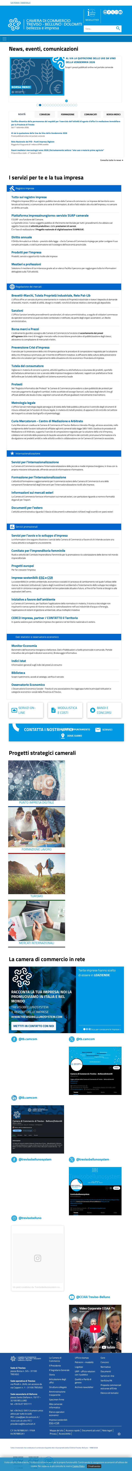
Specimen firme (56, 1399)
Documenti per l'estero (27, 507)
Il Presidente (55, 1365)
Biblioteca (18, 672)
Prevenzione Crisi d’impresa (30, 347)
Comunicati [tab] (90, 114)
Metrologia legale (23, 402)
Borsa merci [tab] (114, 114)
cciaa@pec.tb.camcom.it (26, 1417)
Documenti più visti (91, 1430)
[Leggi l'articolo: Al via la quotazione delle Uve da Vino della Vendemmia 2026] (63, 100)
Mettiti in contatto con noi (33, 1026)
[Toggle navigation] (4, 39)
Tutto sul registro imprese (29, 197)
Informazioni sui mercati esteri (32, 492)
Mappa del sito (56, 1430)
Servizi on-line (27, 710)
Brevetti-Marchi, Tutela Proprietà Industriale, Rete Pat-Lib (50, 295)
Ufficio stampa (82, 1357)
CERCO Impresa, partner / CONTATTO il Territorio (44, 617)
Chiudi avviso (94, 1466)
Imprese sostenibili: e (32, 577)
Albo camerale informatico (55, 1405)
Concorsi (105, 1362)
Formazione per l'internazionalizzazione (38, 477)
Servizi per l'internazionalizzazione (35, 462)
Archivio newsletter (84, 1387)
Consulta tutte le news (110, 160)
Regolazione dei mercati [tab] (29, 287)
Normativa (106, 1367)
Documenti (106, 1371)
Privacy (53, 1433)
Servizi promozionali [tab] (27, 527)
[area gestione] (119, 1433)
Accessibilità (65, 1433)
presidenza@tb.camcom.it (22, 1423)
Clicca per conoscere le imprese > (105, 1029)
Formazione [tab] (67, 114)
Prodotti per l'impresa (26, 252)
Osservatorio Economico (28, 684)
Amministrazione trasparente (57, 1393)
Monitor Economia (24, 645)
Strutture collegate (58, 1387)
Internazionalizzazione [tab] (28, 453)
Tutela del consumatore (27, 365)
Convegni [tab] (44, 114)
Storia (52, 1374)
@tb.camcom (28, 1038)
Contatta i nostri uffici (48, 729)
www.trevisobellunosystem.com (36, 1016)
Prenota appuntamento (75, 729)
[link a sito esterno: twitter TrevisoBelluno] (95, 1191)
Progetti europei (22, 565)
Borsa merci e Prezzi (25, 328)
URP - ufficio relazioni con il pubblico (85, 1373)
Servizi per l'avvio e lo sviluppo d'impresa (39, 535)
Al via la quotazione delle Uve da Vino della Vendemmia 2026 (88, 60)
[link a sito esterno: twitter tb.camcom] (95, 1070)
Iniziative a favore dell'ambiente (33, 599)
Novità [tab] (21, 114)
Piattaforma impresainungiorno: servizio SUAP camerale (50, 215)
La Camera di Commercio (55, 1359)
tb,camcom (16, 1048)
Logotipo (79, 1367)
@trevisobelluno (30, 1217)
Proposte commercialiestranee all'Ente (111, 1386)
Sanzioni (17, 310)
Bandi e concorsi (104, 710)
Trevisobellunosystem (21, 1168)
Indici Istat (18, 660)
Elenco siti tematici (109, 1393)
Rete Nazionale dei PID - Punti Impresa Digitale (32, 141)
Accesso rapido (73, 1430)
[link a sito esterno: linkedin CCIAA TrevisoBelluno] (37, 1129)
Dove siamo (74, 736)
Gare (103, 1357)
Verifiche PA (106, 1380)
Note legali (107, 1430)
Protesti (16, 384)
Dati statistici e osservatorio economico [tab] (37, 637)
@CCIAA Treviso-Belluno (93, 1296)
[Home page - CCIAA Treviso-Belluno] (45, 24)
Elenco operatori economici (56, 1413)
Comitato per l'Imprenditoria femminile (38, 550)
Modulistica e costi (67, 710)
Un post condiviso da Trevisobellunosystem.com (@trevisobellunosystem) (50, 1287)
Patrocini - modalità (84, 1362)
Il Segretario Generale (59, 1370)
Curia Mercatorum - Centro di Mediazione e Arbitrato (47, 421)
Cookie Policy (78, 1466)
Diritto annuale (21, 237)
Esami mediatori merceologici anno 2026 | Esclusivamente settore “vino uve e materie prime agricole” (57, 150)
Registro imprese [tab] (25, 188)
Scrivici (107, 729)
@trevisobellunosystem (35, 1159)
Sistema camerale (20, 3)
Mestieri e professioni (26, 264)
